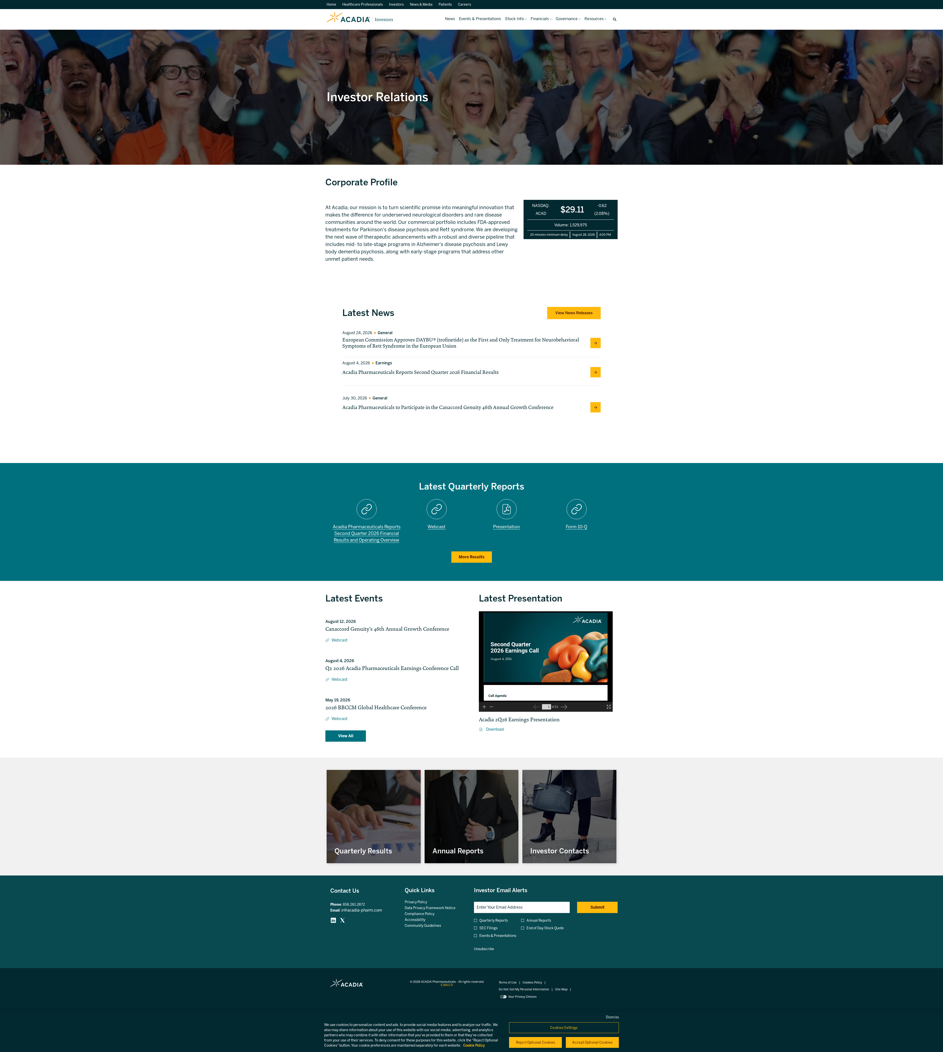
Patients (445, 4)
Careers (464, 4)
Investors (396, 4)
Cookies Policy (532, 983)
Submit (597, 907)
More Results (472, 557)
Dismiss (612, 1017)
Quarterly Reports (493, 920)
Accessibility (421, 920)
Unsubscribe (484, 949)
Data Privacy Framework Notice (434, 908)
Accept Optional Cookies (592, 1042)
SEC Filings (488, 928)
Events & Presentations (497, 936)
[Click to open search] (613, 19)
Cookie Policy (474, 1045)
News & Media (421, 4)
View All (345, 736)
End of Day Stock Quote (545, 928)
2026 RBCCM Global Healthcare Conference (376, 707)
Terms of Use (508, 983)
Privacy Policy (422, 902)
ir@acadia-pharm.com (361, 910)
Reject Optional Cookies (535, 1042)
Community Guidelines (429, 926)
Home (331, 4)
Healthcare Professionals (362, 4)
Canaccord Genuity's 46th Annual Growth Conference (387, 629)
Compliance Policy (425, 914)
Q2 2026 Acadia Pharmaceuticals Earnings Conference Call (392, 668)
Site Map (561, 989)
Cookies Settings (564, 1028)
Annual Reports (539, 920)
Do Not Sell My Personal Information (524, 989)
